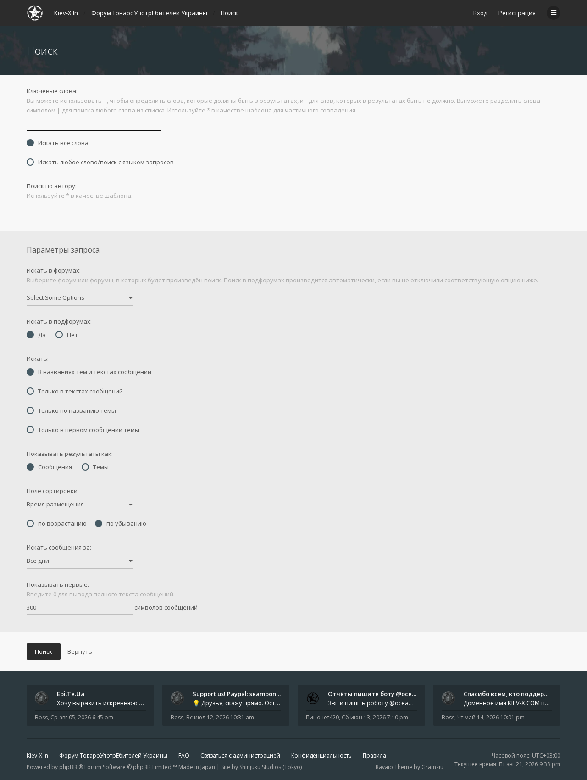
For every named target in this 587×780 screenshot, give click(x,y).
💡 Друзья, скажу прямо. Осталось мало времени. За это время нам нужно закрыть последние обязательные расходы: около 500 (237, 703)
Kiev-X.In (37, 755)
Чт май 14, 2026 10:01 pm (491, 717)
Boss (41, 717)
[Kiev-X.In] (35, 13)
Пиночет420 (322, 717)
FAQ (183, 755)
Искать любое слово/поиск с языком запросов (106, 162)
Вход (480, 13)
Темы (101, 467)
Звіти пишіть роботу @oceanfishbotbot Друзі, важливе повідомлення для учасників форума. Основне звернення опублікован (372, 703)
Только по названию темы (77, 410)
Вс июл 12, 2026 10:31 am (220, 717)
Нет (72, 335)
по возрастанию (62, 523)
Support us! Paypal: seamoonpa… (240, 694)
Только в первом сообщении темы (88, 430)
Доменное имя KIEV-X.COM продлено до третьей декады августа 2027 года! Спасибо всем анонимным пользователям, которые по (508, 703)
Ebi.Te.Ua (70, 694)
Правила (374, 755)
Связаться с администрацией (240, 755)
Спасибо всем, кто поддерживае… (516, 694)
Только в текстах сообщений (80, 391)
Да (42, 335)
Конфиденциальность (321, 755)
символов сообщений (165, 607)
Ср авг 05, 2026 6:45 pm (81, 717)
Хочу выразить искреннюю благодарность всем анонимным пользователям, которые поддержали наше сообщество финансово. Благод (101, 703)
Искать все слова (63, 143)
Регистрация (517, 13)
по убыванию (126, 523)
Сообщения (55, 467)
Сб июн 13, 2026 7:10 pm (375, 717)
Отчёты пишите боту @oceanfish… (381, 694)
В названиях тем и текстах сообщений (94, 372)
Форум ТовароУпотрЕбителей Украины (113, 755)
